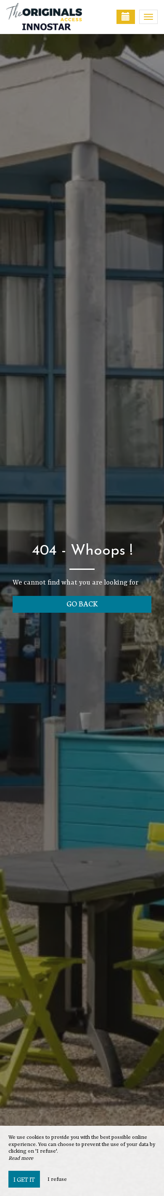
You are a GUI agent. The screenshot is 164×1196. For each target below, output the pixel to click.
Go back (82, 603)
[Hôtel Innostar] (48, 17)
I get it (24, 1179)
